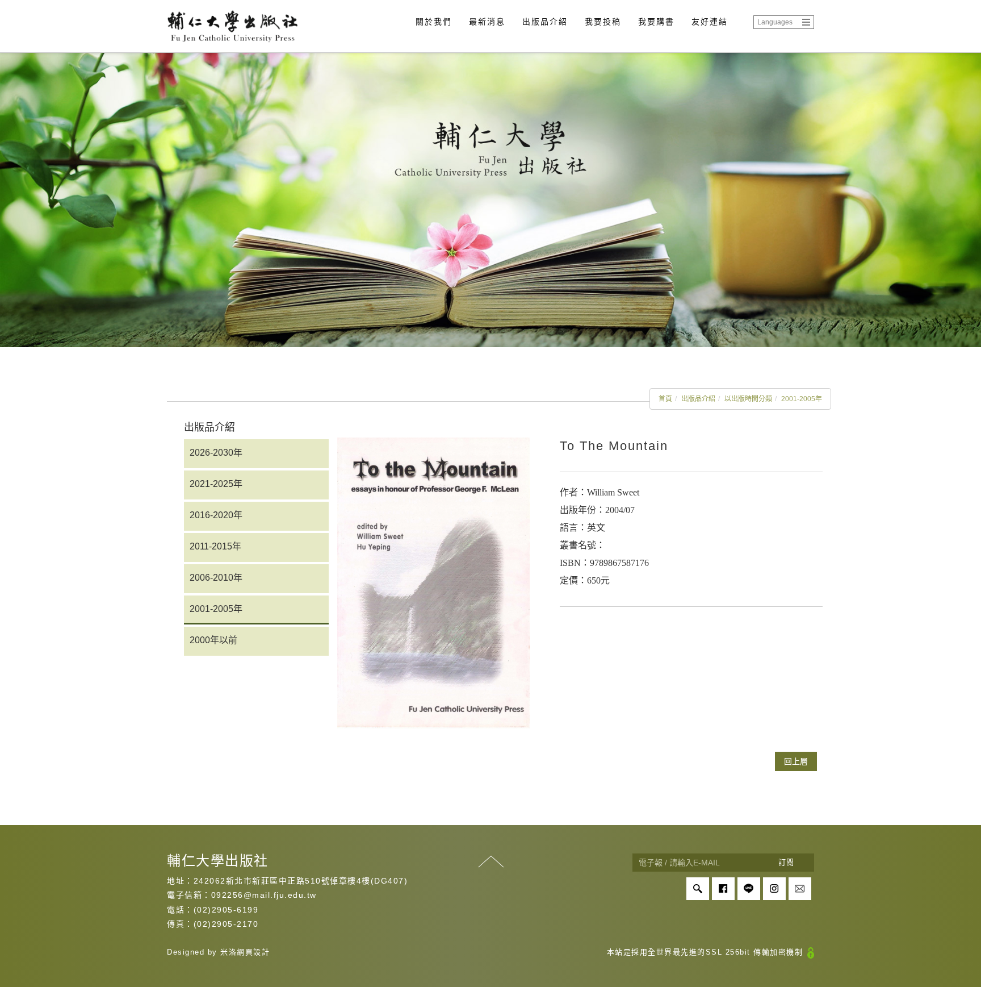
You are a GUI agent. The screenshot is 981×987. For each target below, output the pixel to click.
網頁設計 (253, 952)
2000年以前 (213, 640)
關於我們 (434, 21)
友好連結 (709, 21)
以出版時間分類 (748, 399)
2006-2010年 (216, 577)
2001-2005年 (801, 399)
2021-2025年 (216, 484)
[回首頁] (232, 26)
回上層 (796, 761)
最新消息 (487, 21)
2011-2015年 (215, 546)
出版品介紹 (545, 21)
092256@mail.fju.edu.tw (264, 894)
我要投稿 (603, 21)
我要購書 (656, 21)
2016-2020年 (216, 515)
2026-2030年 (216, 452)
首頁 (665, 399)
